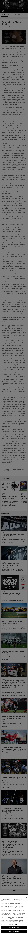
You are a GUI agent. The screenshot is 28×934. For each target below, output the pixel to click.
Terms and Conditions (8, 903)
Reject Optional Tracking (14, 927)
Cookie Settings (9, 924)
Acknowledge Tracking (14, 931)
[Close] (26, 898)
